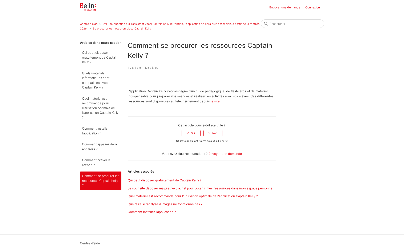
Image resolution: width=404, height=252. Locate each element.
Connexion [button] (312, 7)
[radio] (191, 133)
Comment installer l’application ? (95, 130)
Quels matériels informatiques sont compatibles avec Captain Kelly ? (95, 80)
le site (216, 101)
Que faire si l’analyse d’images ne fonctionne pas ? (165, 204)
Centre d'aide (89, 23)
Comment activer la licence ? (96, 162)
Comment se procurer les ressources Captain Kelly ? (100, 180)
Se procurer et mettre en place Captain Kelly (122, 28)
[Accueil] (88, 10)
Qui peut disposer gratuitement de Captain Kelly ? (99, 57)
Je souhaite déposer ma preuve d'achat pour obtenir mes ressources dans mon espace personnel (200, 188)
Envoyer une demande (284, 7)
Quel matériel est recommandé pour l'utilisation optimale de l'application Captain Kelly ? (100, 108)
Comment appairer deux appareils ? (99, 146)
